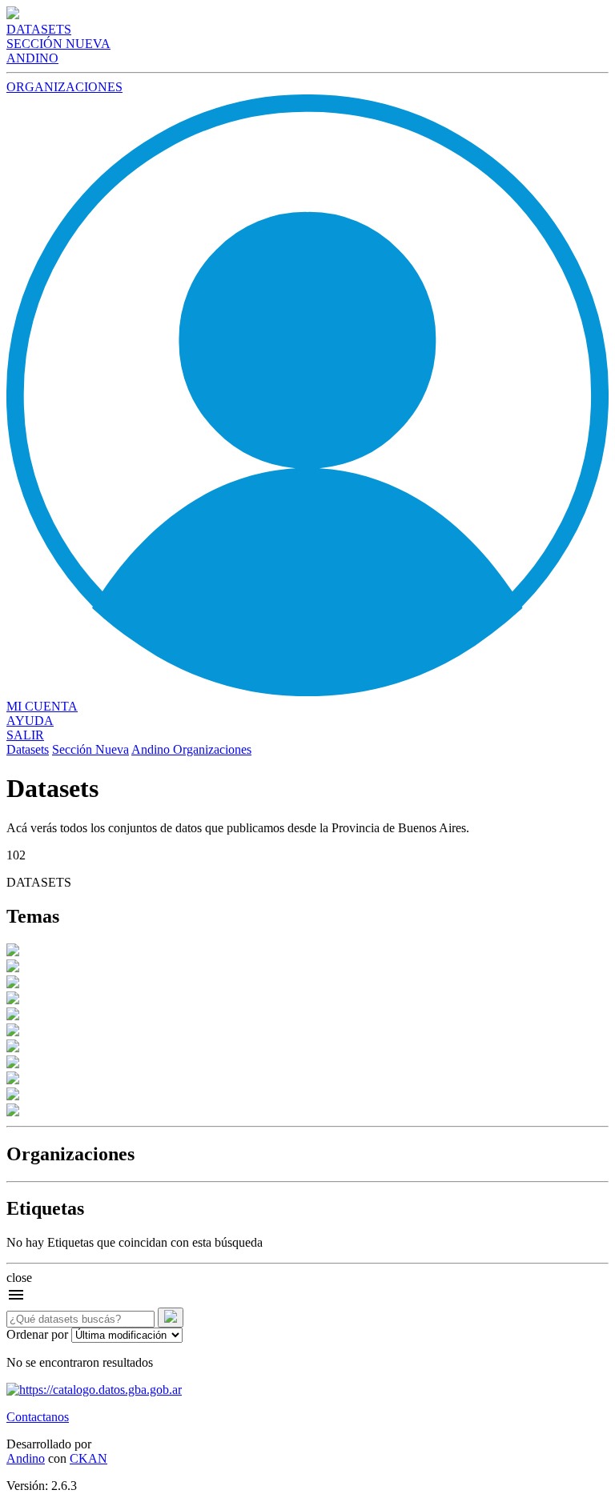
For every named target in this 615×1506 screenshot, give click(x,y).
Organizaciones (212, 749)
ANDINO (32, 58)
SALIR (25, 735)
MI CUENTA (42, 706)
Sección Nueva (90, 749)
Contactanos (37, 1417)
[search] (170, 1318)
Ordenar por (37, 1334)
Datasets (27, 749)
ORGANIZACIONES (64, 87)
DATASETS (38, 29)
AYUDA (30, 720)
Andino (152, 749)
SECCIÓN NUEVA (58, 43)
